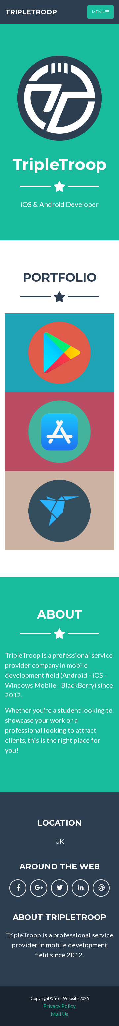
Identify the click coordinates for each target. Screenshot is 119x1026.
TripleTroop (31, 12)
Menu (98, 11)
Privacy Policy (59, 1006)
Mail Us (59, 1014)
